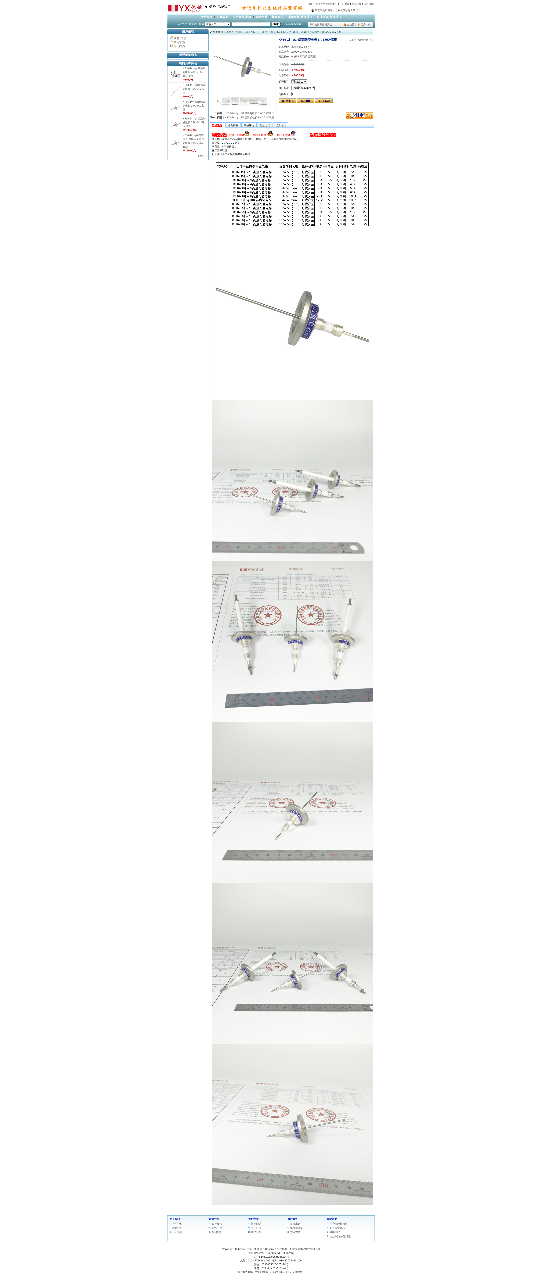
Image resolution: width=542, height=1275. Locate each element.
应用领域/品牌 (242, 17)
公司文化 (177, 1232)
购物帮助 (261, 17)
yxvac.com (246, 1249)
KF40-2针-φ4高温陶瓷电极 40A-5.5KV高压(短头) (194, 72)
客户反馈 (344, 3)
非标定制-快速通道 (300, 17)
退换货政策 (296, 1227)
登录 (322, 3)
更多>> (201, 156)
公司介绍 (177, 1223)
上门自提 (256, 1227)
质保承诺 (295, 1223)
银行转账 (217, 1223)
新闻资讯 (277, 17)
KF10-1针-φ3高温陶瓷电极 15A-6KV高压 (194, 89)
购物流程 (335, 1232)
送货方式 (253, 1219)
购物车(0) (179, 42)
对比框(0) (179, 46)
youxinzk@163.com (266, 1272)
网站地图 (356, 3)
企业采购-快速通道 (329, 17)
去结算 (350, 24)
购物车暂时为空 (323, 24)
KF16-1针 (258, 32)
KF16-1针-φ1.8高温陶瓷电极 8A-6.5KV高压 (249, 117)
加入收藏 (369, 3)
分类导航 (222, 17)
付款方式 (214, 1219)
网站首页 (206, 17)
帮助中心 (332, 3)
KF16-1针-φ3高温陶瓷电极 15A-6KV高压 (194, 105)
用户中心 (366, 24)
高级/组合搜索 (293, 24)
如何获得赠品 (337, 1227)
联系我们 (177, 1227)
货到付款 (217, 1232)
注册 (176, 38)
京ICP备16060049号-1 (292, 1272)
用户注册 (313, 3)
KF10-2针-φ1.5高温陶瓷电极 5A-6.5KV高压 (249, 113)
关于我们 (175, 1219)
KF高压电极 (242, 32)
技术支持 (295, 1232)
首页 (228, 32)
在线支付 (217, 1227)
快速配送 (256, 1223)
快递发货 (256, 1232)
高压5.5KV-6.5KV (278, 32)
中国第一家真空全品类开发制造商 (334, 10)
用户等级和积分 (338, 1223)
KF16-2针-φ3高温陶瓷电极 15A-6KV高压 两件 (194, 122)
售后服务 (293, 1219)
